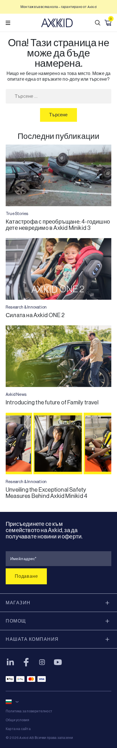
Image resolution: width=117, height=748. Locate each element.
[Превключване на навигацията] (8, 23)
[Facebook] (26, 662)
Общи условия (17, 720)
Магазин (18, 602)
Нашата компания (32, 639)
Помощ (16, 621)
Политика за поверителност (29, 711)
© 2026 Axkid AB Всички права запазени (39, 738)
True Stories (17, 213)
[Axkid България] (57, 22)
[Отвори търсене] (97, 22)
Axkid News (16, 394)
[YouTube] (57, 662)
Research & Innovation (26, 307)
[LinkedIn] (10, 662)
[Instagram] (42, 662)
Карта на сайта (18, 729)
